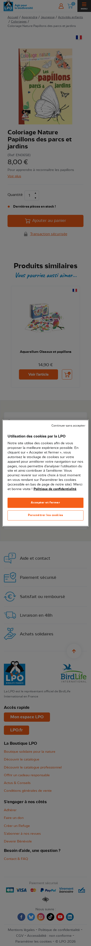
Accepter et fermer (45, 502)
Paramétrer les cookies (45, 515)
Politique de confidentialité (54, 489)
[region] (45, 473)
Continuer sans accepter (68, 425)
